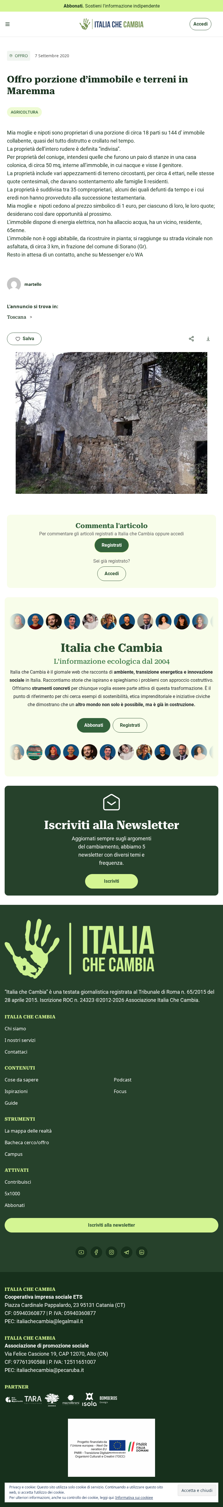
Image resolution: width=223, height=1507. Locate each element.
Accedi (200, 24)
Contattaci (16, 1052)
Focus (120, 1091)
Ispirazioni (16, 1091)
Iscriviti (111, 881)
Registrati (112, 545)
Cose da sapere (21, 1080)
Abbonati (93, 725)
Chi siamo (15, 1028)
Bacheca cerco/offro (27, 1142)
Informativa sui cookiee (134, 1497)
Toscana (16, 317)
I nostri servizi (20, 1040)
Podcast (123, 1080)
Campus (14, 1154)
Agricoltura (24, 112)
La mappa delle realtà (28, 1131)
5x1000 (12, 1193)
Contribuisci (18, 1182)
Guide (11, 1103)
